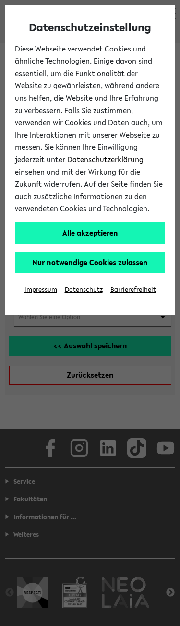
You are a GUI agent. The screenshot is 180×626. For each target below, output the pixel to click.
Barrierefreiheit (133, 289)
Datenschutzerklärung (105, 159)
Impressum (40, 289)
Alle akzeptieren (90, 233)
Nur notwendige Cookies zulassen (90, 262)
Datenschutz (84, 289)
